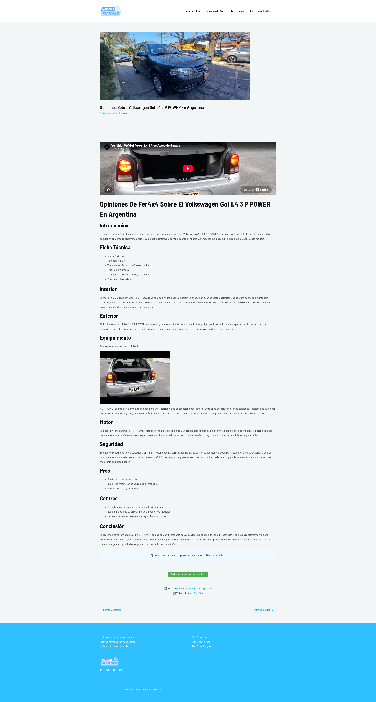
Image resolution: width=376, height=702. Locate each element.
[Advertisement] (173, 127)
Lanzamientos (192, 11)
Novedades (237, 11)
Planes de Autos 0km (260, 11)
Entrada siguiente (265, 609)
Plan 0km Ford (200, 637)
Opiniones (107, 113)
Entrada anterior (110, 609)
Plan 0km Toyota (201, 641)
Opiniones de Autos (215, 11)
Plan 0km (198, 593)
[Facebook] (101, 670)
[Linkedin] (120, 670)
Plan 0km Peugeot (202, 646)
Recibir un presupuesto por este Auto (188, 574)
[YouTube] (114, 670)
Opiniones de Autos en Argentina (194, 588)
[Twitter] (107, 670)
